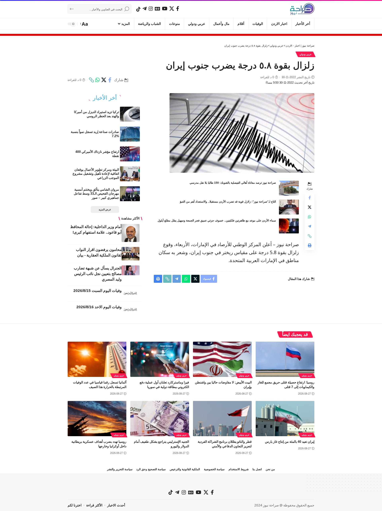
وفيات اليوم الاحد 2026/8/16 (99, 307)
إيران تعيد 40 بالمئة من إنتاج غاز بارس (289, 441)
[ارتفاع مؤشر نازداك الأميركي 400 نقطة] (130, 153)
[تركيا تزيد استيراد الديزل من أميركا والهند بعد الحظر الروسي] (130, 114)
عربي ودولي (305, 54)
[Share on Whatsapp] (97, 80)
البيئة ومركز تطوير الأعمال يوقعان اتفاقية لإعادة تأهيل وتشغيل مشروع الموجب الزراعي (96, 174)
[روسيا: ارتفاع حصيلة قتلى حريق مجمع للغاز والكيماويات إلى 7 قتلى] (285, 359)
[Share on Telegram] (309, 226)
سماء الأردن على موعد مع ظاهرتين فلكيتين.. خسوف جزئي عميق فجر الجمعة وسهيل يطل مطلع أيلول (217, 220)
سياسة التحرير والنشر (120, 469)
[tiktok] (138, 9)
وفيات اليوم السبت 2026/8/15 (97, 291)
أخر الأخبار (105, 98)
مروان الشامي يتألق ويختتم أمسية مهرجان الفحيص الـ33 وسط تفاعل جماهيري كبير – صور (96, 194)
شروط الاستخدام (239, 469)
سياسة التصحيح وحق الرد (151, 469)
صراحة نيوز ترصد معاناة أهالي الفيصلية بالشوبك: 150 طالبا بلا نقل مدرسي (233, 182)
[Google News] (157, 9)
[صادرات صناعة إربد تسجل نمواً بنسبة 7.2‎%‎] (130, 134)
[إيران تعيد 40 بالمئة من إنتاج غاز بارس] (285, 418)
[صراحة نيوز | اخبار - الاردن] (302, 9)
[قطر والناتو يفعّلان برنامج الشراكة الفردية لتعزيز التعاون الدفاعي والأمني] (222, 418)
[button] (84, 24)
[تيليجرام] (144, 9)
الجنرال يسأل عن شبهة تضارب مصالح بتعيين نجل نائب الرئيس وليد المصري (98, 273)
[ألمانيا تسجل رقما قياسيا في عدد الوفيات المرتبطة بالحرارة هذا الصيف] (97, 359)
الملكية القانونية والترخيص (185, 469)
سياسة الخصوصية (214, 469)
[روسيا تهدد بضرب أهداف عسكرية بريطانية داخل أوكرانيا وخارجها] (97, 418)
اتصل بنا (257, 469)
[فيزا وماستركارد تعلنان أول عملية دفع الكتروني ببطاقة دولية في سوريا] (159, 359)
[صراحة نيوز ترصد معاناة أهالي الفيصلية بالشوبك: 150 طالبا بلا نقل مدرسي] (289, 188)
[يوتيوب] (164, 9)
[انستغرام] (151, 9)
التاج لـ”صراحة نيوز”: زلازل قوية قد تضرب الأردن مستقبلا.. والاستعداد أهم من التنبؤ (228, 201)
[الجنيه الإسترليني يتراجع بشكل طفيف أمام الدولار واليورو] (159, 418)
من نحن (270, 469)
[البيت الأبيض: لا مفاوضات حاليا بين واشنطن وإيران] (222, 359)
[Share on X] (103, 80)
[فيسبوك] (177, 9)
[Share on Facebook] (110, 80)
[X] (171, 9)
